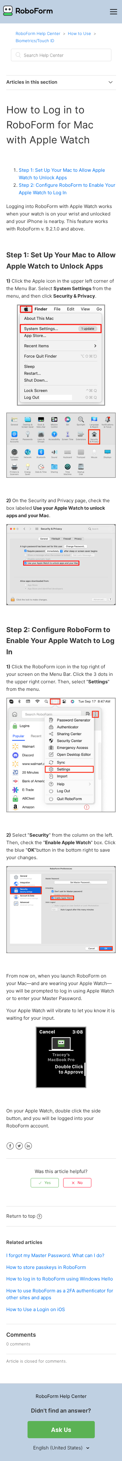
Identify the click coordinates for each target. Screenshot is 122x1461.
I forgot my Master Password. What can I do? (55, 1255)
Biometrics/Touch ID (35, 40)
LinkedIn (28, 1146)
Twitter (19, 1146)
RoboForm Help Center (38, 33)
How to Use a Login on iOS (35, 1309)
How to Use (79, 33)
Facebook (10, 1146)
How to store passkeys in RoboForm (46, 1267)
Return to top (20, 1216)
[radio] (45, 1182)
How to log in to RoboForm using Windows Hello (59, 1279)
